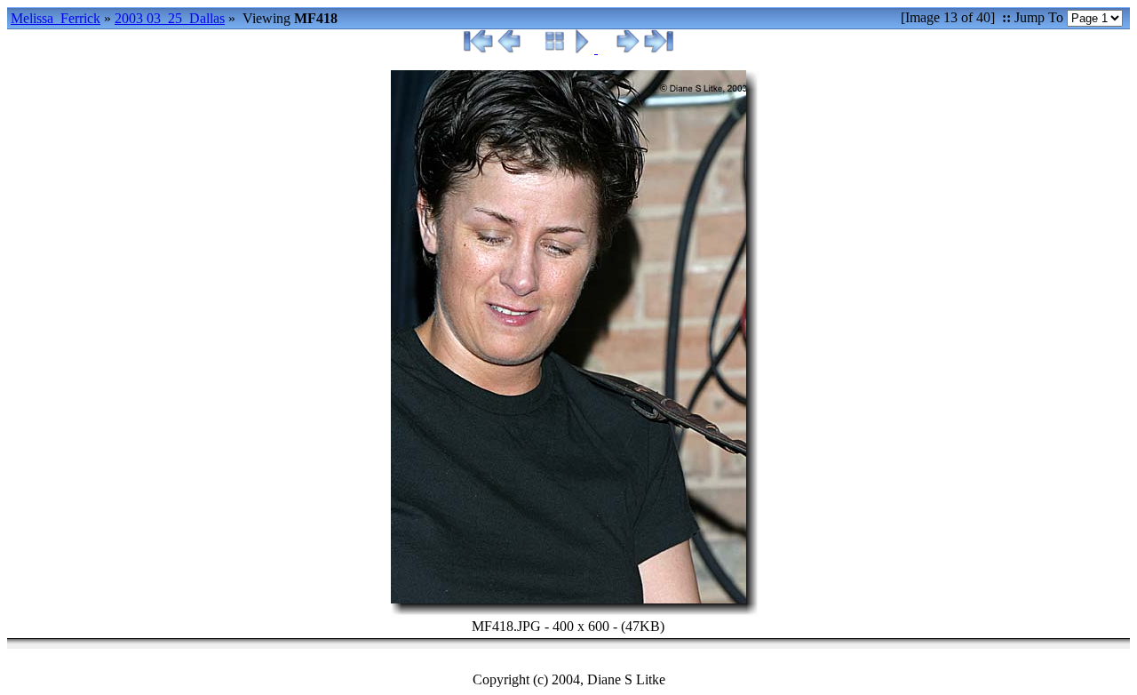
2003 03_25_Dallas (170, 18)
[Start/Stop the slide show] (584, 48)
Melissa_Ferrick (55, 18)
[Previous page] (509, 48)
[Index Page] (555, 48)
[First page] (479, 48)
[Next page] (628, 48)
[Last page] (658, 48)
